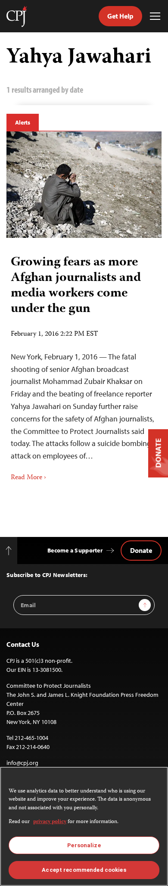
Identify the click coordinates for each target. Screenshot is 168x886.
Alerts (22, 122)
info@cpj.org (22, 763)
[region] (84, 826)
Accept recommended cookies (84, 870)
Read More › (28, 478)
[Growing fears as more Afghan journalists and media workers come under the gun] (84, 184)
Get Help (120, 16)
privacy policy (49, 822)
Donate (141, 550)
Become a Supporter (75, 550)
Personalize (83, 845)
